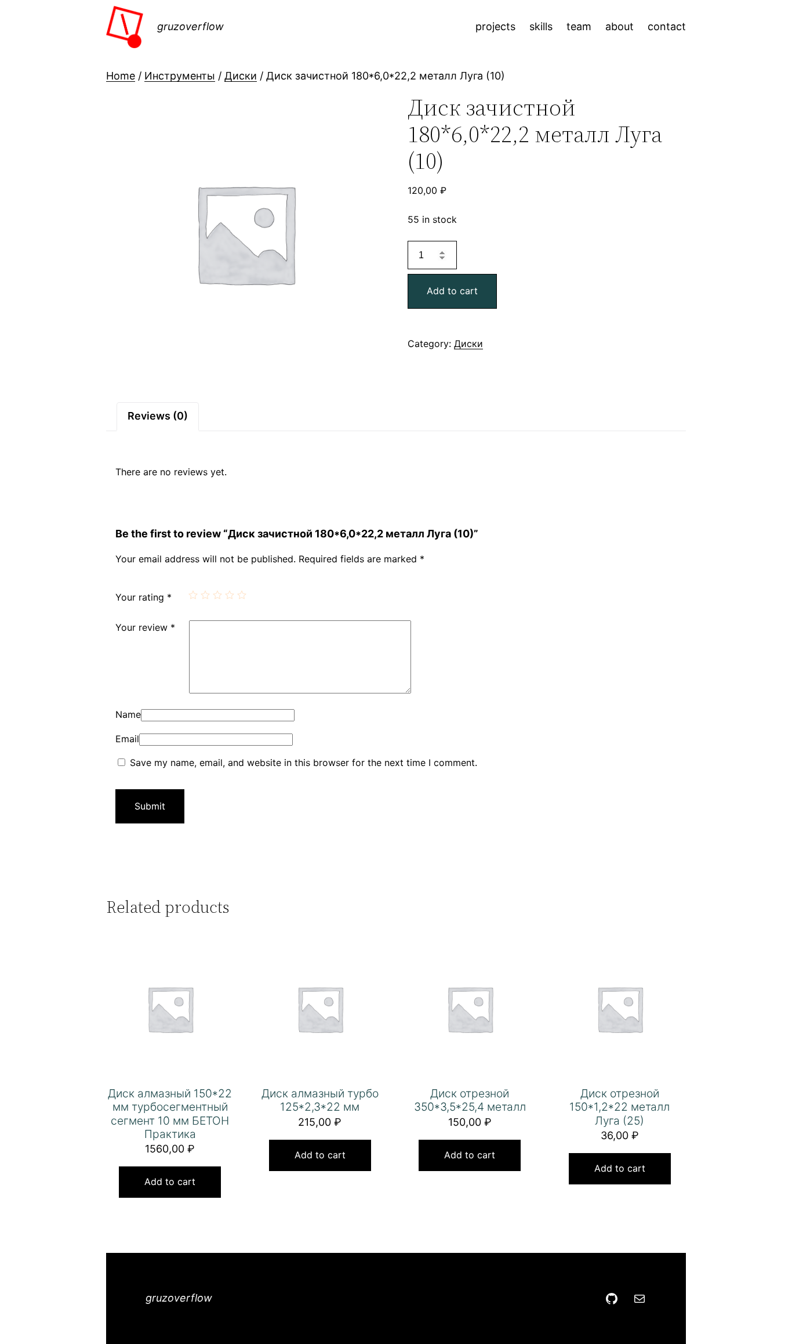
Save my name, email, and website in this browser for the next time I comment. (303, 762)
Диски (240, 76)
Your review (145, 627)
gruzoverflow (190, 26)
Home (120, 76)
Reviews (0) (158, 416)
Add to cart (452, 291)
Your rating (143, 597)
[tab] (158, 416)
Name (128, 714)
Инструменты (179, 76)
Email (127, 739)
